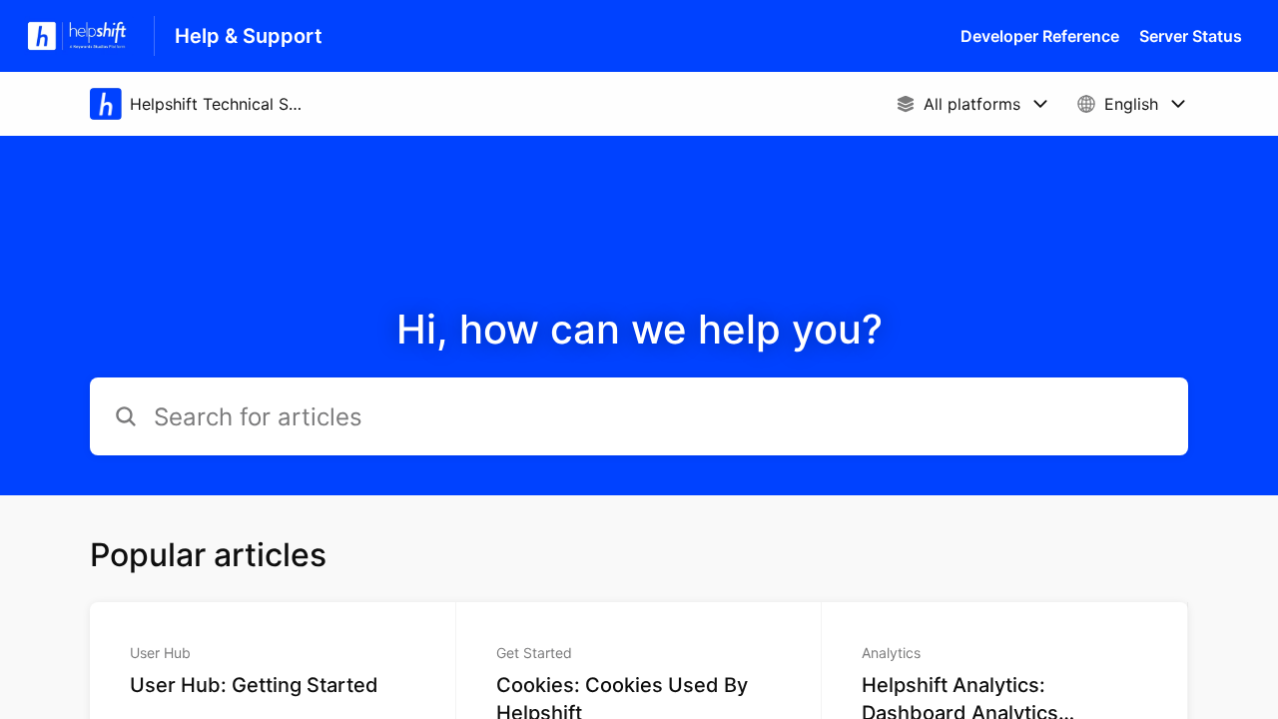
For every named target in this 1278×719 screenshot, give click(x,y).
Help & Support (248, 36)
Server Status (1190, 36)
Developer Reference (1039, 36)
